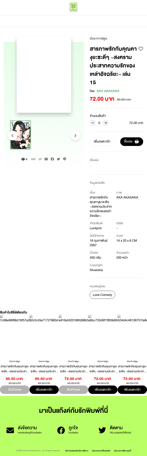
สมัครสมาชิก (135, 15)
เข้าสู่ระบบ (117, 15)
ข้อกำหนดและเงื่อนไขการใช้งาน (76, 450)
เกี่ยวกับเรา (87, 21)
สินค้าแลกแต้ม (57, 21)
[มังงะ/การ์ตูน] (14, 361)
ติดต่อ (111, 21)
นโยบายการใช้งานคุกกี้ (122, 450)
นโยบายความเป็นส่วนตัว (101, 450)
